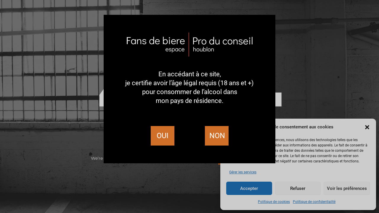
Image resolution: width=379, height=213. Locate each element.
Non (217, 135)
